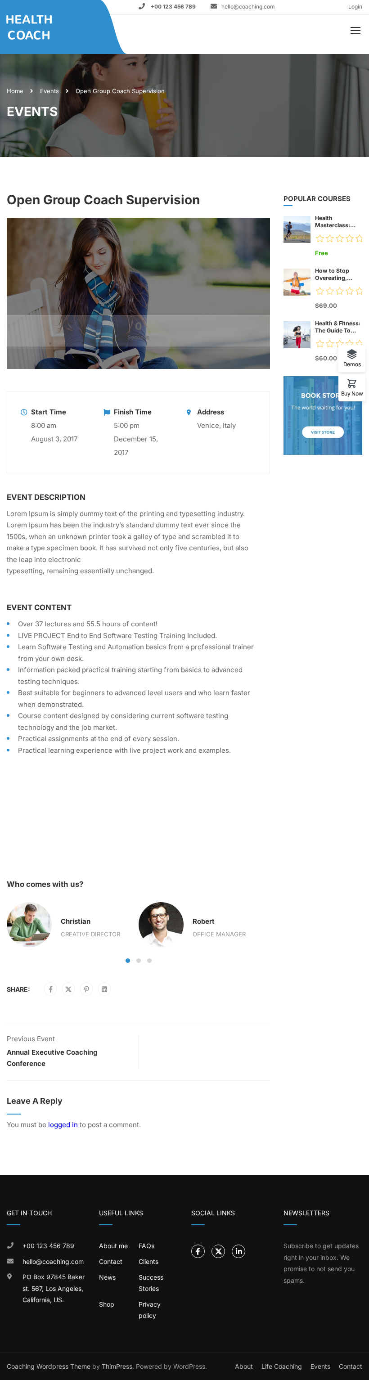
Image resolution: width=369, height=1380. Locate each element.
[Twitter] (68, 989)
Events (49, 90)
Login (355, 6)
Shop (106, 1304)
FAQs (146, 1246)
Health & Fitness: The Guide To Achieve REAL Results (337, 327)
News (107, 1277)
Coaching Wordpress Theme (48, 1366)
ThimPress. (118, 1366)
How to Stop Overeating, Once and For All (337, 274)
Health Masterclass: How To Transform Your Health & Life (336, 222)
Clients (148, 1261)
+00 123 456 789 (172, 6)
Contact (110, 1261)
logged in (63, 1124)
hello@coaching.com (248, 6)
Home (15, 90)
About (244, 1366)
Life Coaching (281, 1366)
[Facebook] (51, 989)
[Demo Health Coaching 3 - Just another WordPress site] (40, 27)
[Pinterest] (86, 989)
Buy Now (352, 393)
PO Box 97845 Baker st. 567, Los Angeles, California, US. (53, 1288)
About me (113, 1246)
